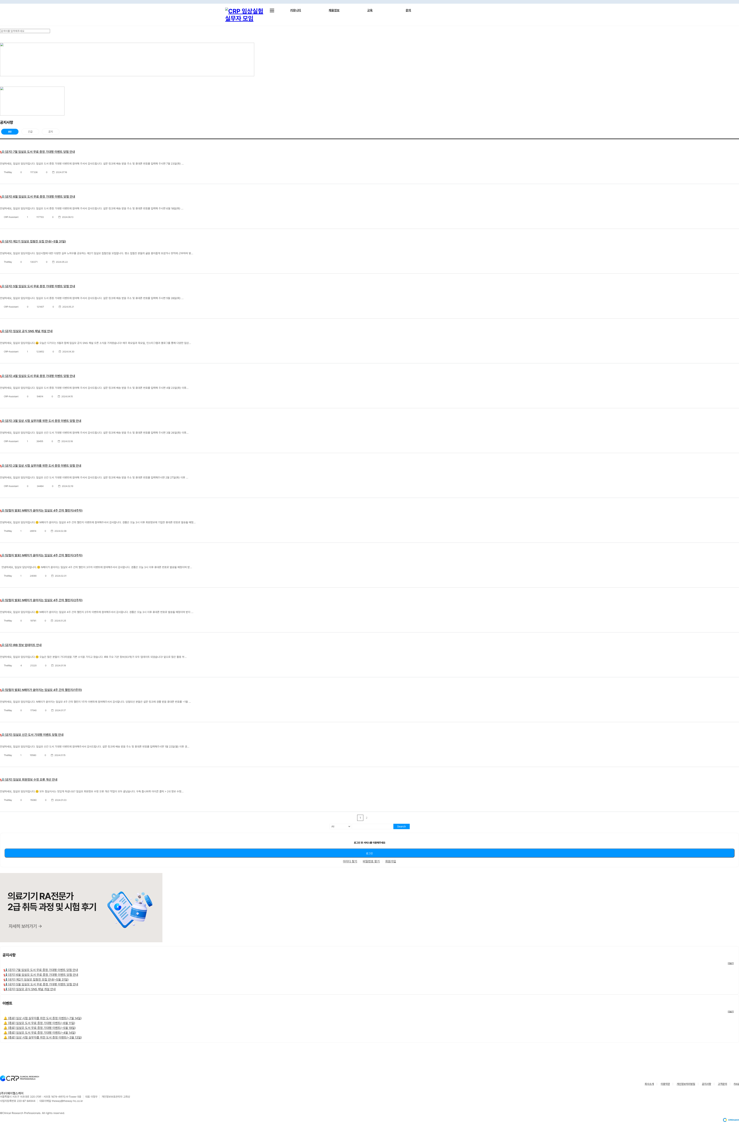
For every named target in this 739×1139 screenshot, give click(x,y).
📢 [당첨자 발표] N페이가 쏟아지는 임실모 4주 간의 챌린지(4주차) (41, 510)
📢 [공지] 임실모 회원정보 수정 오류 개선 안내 (28, 779)
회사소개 (649, 1083)
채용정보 (334, 10)
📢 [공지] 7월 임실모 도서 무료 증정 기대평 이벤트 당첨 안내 (37, 152)
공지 (50, 131)
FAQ (736, 1083)
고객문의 (722, 1083)
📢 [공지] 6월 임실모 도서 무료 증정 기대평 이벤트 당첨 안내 (37, 196)
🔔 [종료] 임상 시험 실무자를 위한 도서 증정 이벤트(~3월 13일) (42, 1037)
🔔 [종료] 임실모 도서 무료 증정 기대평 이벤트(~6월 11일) (39, 1023)
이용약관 (665, 1083)
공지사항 (706, 1083)
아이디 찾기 (350, 861)
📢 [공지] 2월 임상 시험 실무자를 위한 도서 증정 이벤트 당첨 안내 (40, 465)
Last (379, 818)
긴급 (30, 131)
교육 (370, 10)
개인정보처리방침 (686, 1083)
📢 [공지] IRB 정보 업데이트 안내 (21, 645)
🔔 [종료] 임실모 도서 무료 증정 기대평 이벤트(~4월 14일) (39, 1032)
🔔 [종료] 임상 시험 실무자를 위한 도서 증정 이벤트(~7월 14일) (42, 1018)
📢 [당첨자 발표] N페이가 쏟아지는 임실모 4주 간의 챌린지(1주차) (41, 690)
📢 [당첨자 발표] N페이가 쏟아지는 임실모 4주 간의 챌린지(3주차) (41, 555)
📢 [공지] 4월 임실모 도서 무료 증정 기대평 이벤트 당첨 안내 (37, 376)
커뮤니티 (295, 10)
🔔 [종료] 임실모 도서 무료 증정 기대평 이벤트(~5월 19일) (39, 1028)
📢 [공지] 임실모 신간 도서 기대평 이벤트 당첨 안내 (32, 735)
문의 (408, 10)
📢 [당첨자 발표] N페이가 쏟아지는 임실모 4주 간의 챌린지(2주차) (41, 600)
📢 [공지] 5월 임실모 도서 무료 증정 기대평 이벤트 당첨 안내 (37, 286)
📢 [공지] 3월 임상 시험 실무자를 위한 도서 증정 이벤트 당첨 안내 (40, 421)
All (10, 131)
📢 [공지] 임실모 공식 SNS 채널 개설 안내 (26, 331)
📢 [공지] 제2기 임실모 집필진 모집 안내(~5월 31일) (33, 241)
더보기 (731, 963)
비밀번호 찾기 (371, 861)
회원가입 (390, 861)
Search (401, 826)
